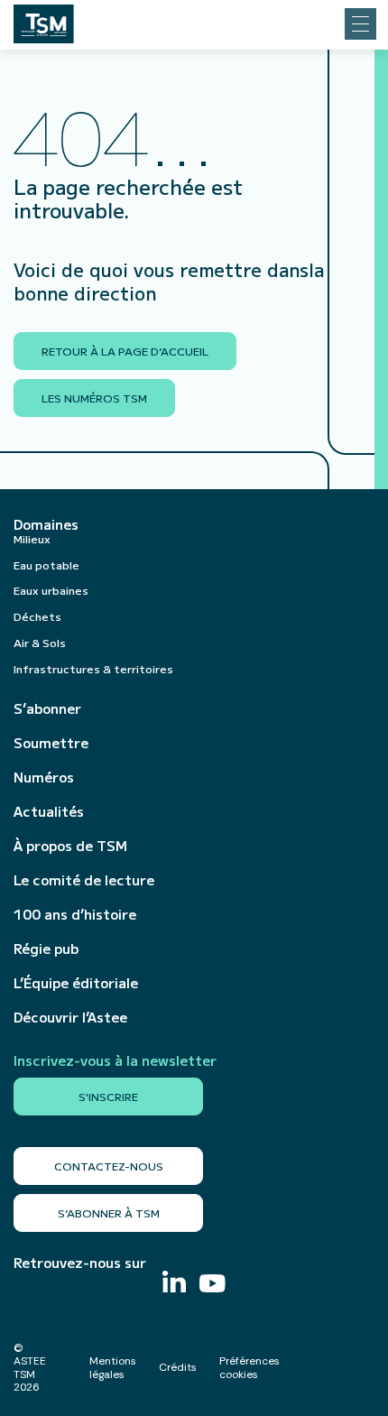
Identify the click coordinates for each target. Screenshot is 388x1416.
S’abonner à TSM (109, 1212)
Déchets (37, 616)
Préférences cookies (249, 1367)
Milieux (32, 538)
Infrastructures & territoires (93, 668)
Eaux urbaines (51, 589)
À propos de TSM (70, 846)
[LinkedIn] (174, 1284)
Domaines (46, 524)
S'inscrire (108, 1096)
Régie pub (46, 948)
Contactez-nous (108, 1165)
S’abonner (47, 708)
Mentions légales (112, 1367)
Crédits (178, 1367)
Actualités (49, 811)
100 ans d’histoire (75, 914)
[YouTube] (212, 1285)
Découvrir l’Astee (70, 1017)
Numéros (44, 777)
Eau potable (46, 564)
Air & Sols (40, 642)
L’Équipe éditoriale (76, 983)
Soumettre (51, 743)
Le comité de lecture (84, 880)
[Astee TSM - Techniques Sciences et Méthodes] (44, 19)
